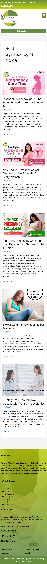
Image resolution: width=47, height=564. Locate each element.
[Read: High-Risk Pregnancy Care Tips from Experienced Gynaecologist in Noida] (23, 224)
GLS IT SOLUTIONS (23, 561)
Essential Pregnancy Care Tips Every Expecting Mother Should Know (22, 102)
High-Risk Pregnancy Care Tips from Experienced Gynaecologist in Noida (23, 244)
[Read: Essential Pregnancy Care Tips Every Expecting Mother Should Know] (23, 83)
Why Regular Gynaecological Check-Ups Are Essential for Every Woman (20, 173)
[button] (33, 15)
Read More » (7, 134)
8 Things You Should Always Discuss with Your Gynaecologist (23, 401)
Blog (4, 109)
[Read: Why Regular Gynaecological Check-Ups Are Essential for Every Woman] (23, 154)
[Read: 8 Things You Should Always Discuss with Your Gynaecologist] (23, 380)
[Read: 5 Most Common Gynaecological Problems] (23, 305)
